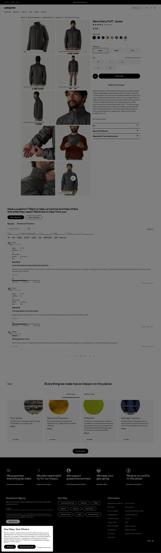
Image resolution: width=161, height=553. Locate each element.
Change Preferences (43, 547)
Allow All (10, 547)
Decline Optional (26, 547)
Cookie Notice (37, 540)
